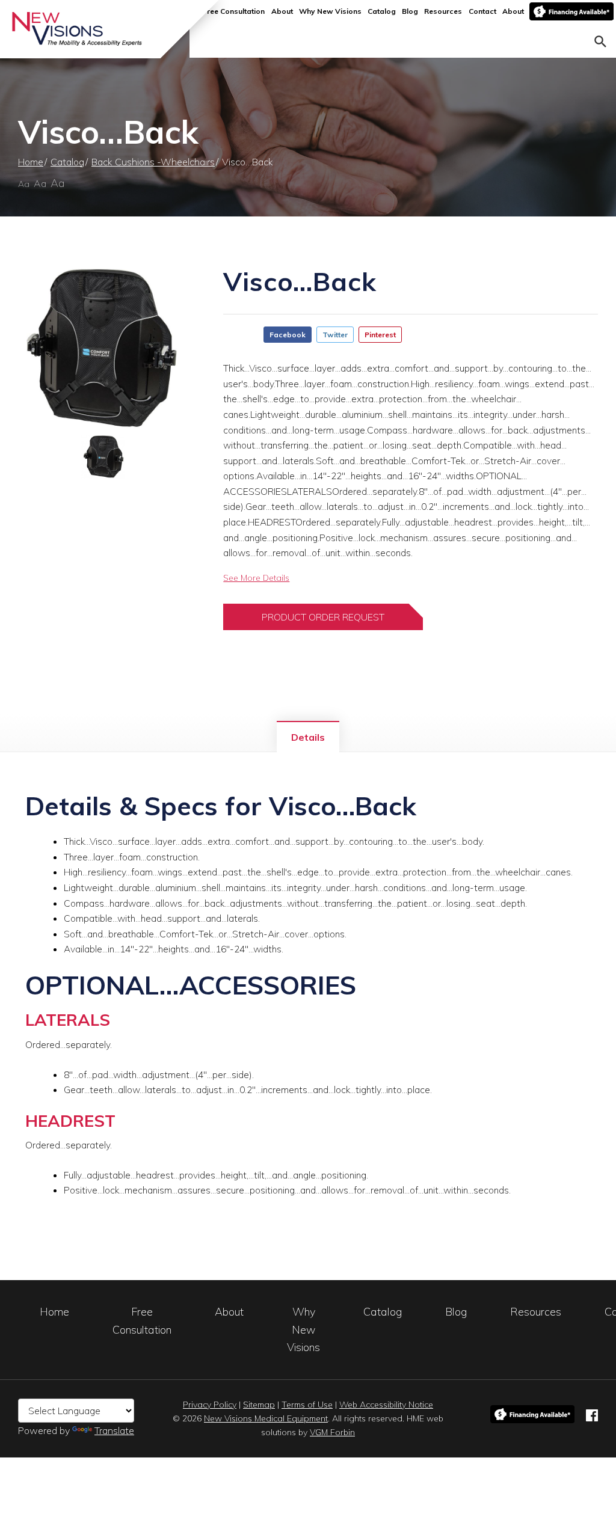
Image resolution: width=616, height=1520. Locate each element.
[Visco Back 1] (102, 349)
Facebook (288, 334)
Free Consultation (234, 11)
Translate (114, 1430)
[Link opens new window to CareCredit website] (571, 11)
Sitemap (259, 1404)
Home (30, 162)
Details (308, 737)
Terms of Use (307, 1404)
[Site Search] (600, 40)
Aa (23, 184)
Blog (410, 11)
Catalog (382, 11)
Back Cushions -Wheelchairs (153, 162)
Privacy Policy (209, 1404)
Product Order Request (323, 617)
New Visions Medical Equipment (266, 1418)
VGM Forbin (332, 1432)
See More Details (256, 577)
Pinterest (380, 334)
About (282, 11)
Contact (482, 11)
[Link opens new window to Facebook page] (592, 1414)
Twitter (335, 334)
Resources (443, 11)
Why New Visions (330, 11)
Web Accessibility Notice (386, 1404)
